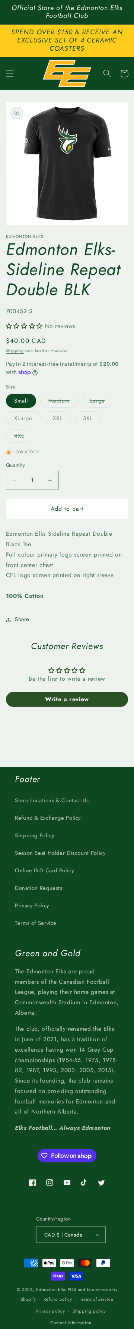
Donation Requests (39, 888)
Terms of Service (36, 923)
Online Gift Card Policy (44, 870)
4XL (23, 437)
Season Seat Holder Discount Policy (60, 853)
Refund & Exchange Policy (48, 818)
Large (101, 402)
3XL (92, 419)
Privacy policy (50, 1311)
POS (72, 1289)
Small (21, 401)
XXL (62, 419)
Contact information (70, 1323)
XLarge (27, 419)
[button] (9, 73)
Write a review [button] (67, 699)
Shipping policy (89, 1311)
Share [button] (22, 619)
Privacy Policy (32, 905)
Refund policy (58, 1299)
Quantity (15, 465)
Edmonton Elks (51, 1289)
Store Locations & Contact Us (52, 800)
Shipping (15, 351)
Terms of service (97, 1299)
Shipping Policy (34, 835)
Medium (63, 402)
